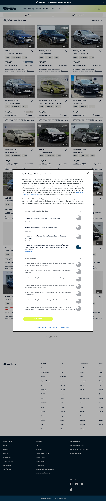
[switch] (78, 217)
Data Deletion (41, 327)
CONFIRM (38, 319)
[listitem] (53, 211)
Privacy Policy (65, 327)
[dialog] (53, 251)
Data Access (53, 327)
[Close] (89, 174)
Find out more (65, 2)
